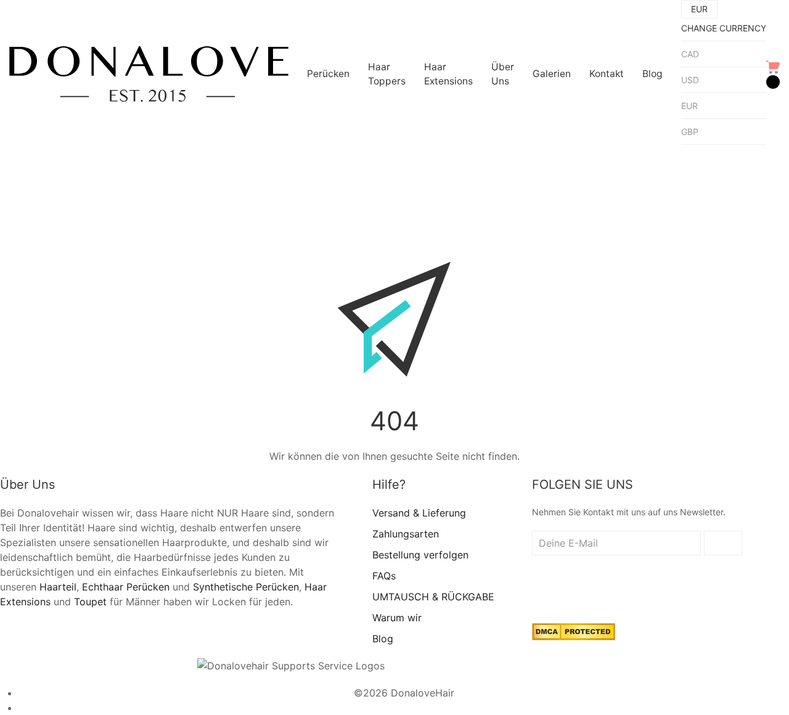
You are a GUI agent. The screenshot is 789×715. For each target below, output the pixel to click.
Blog (652, 74)
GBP (689, 131)
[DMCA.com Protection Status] (573, 631)
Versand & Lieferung (419, 513)
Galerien (552, 74)
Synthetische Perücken (246, 587)
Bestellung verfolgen (420, 555)
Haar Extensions (448, 74)
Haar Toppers (387, 74)
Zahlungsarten (405, 534)
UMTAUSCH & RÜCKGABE (433, 596)
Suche (259, 165)
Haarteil (57, 587)
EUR (689, 105)
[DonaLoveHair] (149, 74)
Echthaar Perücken (126, 587)
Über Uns (502, 74)
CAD (690, 54)
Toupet (90, 601)
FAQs (384, 576)
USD (690, 80)
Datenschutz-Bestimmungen (404, 707)
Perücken (328, 74)
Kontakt (606, 74)
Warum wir (397, 617)
